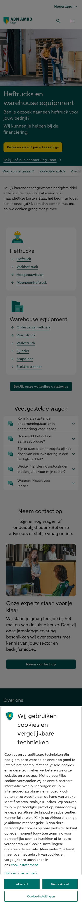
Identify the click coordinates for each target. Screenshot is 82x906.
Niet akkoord (60, 884)
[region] (41, 806)
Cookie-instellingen (41, 896)
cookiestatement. (25, 865)
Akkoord (22, 884)
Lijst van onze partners (20, 873)
